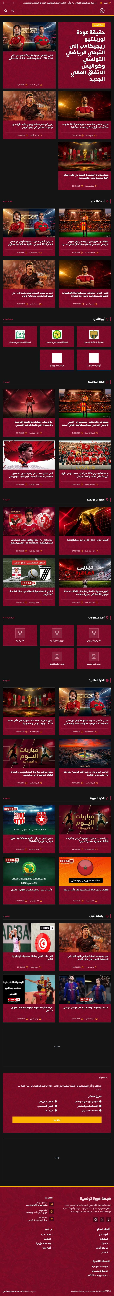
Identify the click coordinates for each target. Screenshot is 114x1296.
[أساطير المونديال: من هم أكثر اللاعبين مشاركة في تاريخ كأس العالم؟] (85, 753)
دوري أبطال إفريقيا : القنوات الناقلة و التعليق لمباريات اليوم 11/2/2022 (31, 840)
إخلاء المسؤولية (43, 1243)
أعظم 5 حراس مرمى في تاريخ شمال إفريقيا (88, 539)
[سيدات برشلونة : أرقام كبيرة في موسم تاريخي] (85, 989)
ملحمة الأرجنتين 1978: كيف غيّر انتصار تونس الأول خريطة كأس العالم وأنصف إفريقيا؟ (85, 475)
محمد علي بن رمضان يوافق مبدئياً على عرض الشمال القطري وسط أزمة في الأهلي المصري (31, 541)
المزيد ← (6, 382)
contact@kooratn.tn (37, 1205)
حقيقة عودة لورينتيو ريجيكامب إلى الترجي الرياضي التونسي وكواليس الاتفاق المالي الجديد (85, 243)
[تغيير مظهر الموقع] (12, 10)
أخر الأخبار (103, 1234)
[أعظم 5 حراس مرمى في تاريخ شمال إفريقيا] (85, 521)
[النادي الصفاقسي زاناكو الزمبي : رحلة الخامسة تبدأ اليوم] (29, 573)
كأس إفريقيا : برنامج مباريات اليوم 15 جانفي (32, 889)
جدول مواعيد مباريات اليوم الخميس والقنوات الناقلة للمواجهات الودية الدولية (32, 774)
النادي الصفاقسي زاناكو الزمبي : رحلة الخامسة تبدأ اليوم (31, 593)
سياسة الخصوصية (100, 1266)
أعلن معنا (46, 1247)
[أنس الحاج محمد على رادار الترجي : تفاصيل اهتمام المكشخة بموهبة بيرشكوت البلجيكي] (29, 455)
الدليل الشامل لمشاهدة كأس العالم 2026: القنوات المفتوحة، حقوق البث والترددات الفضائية (85, 126)
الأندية (105, 1243)
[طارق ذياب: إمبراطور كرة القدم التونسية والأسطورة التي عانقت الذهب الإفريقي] (29, 403)
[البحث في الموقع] (5, 10)
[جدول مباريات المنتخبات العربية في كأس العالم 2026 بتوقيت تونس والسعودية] (84, 156)
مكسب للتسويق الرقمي (12, 1291)
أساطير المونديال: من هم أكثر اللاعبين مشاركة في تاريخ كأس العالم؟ (86, 774)
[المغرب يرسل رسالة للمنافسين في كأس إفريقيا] (85, 871)
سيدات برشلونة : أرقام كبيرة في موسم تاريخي (86, 1007)
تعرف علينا (46, 1234)
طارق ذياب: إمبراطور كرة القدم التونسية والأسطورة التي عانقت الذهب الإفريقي (34, 424)
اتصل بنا (47, 1239)
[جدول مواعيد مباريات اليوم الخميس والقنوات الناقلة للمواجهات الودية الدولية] (29, 753)
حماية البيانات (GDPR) (97, 1275)
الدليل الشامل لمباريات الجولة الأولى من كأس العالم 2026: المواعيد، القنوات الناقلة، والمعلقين (31, 57)
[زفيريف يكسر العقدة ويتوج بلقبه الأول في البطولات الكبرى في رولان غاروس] (29, 106)
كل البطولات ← (9, 618)
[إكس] (102, 1219)
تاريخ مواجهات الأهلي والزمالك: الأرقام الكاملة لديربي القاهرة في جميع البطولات (86, 593)
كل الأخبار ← (7, 201)
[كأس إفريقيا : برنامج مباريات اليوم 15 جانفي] (29, 871)
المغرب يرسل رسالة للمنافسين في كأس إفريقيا (86, 889)
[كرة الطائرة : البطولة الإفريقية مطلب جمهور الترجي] (29, 989)
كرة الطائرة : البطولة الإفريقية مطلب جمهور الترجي (32, 1009)
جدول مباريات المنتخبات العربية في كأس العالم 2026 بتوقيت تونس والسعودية (86, 176)
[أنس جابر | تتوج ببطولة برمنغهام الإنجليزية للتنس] (29, 937)
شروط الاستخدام (100, 1271)
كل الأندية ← (8, 319)
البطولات (104, 1239)
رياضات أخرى (102, 1247)
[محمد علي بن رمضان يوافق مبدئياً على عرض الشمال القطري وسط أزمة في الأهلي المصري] (29, 521)
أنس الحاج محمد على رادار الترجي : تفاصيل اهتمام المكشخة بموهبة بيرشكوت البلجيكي (31, 475)
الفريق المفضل (95, 1096)
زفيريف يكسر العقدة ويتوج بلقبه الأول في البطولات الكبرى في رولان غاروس (32, 126)
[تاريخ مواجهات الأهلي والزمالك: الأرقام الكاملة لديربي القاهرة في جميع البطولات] (85, 573)
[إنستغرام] (95, 1219)
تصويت (57, 1120)
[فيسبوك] (108, 1219)
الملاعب (104, 1252)
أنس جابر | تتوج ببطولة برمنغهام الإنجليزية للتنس (32, 958)
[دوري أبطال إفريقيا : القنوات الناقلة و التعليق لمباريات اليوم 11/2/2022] (29, 820)
